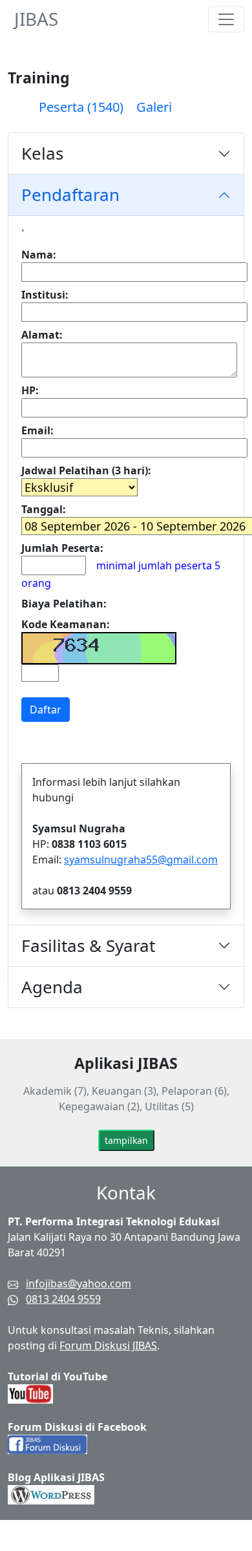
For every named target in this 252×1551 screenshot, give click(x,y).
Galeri (154, 107)
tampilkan (126, 1140)
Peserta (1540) (81, 107)
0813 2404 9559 (63, 1299)
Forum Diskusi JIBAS (108, 1345)
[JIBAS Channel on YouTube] (30, 1393)
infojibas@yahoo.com (78, 1283)
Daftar (45, 709)
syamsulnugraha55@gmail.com (141, 859)
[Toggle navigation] (226, 19)
